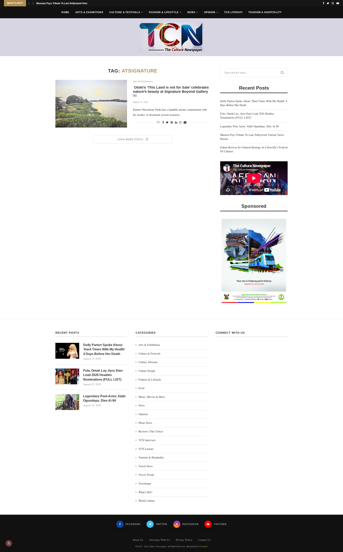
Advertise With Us (159, 540)
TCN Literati (233, 12)
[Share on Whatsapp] (180, 122)
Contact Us (204, 540)
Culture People (147, 371)
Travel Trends (146, 475)
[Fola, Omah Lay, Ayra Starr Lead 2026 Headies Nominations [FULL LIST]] (67, 376)
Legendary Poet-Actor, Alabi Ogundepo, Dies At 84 (249, 126)
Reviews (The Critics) (151, 431)
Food (141, 388)
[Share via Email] (185, 122)
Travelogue (145, 483)
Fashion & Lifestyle (164, 12)
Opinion (209, 12)
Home (65, 12)
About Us (137, 540)
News (191, 12)
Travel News (146, 466)
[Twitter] (328, 3)
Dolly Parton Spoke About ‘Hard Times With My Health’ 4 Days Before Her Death (104, 349)
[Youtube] (337, 3)
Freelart (204, 546)
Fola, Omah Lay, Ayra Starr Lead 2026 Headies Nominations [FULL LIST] (247, 115)
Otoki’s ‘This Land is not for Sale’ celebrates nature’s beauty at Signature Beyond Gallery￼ (171, 91)
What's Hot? (145, 492)
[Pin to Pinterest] (172, 122)
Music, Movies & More (152, 397)
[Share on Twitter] (167, 122)
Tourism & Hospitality (265, 12)
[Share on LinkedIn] (176, 122)
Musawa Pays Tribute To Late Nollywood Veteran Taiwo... (67, 3)
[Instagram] (333, 3)
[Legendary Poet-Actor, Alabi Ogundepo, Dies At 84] (67, 402)
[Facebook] (323, 3)
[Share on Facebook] (163, 122)
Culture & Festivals (124, 12)
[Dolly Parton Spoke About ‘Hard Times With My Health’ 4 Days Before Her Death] (67, 351)
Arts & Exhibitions (89, 12)
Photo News (145, 423)
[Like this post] (158, 122)
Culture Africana (148, 362)
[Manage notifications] (9, 543)
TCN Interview (147, 440)
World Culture (147, 501)
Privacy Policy (184, 540)
